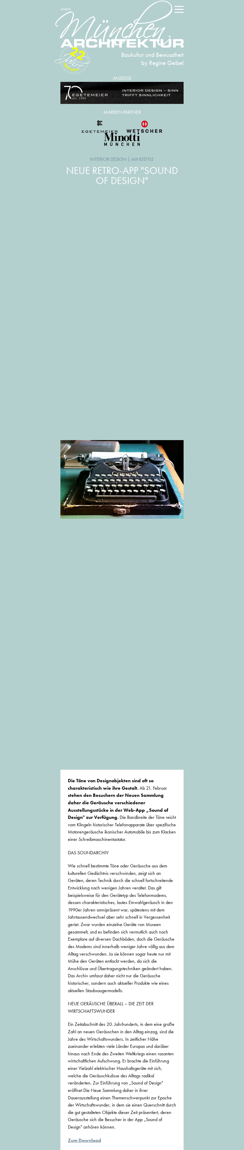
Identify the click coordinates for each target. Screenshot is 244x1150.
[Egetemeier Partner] (100, 126)
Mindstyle (142, 159)
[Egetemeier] (122, 93)
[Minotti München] (122, 139)
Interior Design (108, 159)
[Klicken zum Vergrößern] (122, 479)
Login (65, 9)
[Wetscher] (144, 126)
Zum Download (84, 1140)
